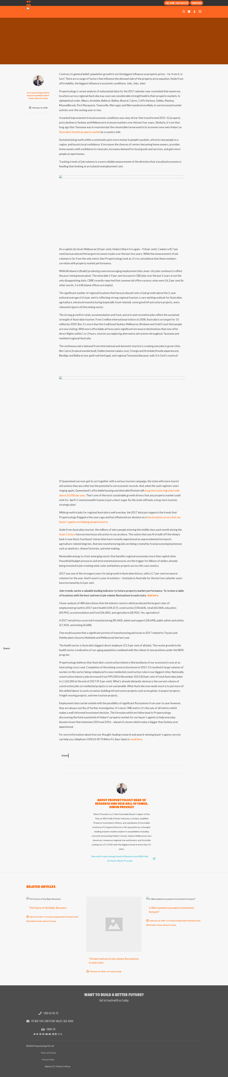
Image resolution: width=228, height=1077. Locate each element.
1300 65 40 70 (50, 1013)
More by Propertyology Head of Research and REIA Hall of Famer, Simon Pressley (120, 858)
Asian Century (67, 534)
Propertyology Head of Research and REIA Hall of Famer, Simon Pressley (38, 95)
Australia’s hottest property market (79, 132)
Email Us (50, 1029)
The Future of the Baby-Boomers (48, 907)
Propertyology (115, 971)
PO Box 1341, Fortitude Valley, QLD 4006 (52, 1021)
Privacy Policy (48, 1059)
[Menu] (200, 11)
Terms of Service (48, 1053)
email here (136, 739)
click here (152, 595)
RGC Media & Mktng (61, 1066)
